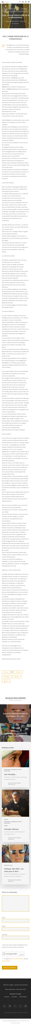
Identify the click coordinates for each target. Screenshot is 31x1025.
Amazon (6, 997)
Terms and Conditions (17, 959)
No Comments (15, 23)
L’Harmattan (23, 997)
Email (4, 926)
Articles (6, 9)
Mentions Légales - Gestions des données (15, 985)
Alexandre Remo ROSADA (13, 21)
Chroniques (24, 9)
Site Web (4, 934)
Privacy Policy (6, 961)
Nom (4, 918)
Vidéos (6, 825)
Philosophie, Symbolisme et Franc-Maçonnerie (15, 11)
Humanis (14, 997)
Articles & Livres (14, 9)
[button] (29, 2)
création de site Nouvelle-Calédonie (10, 1020)
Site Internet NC (21, 989)
